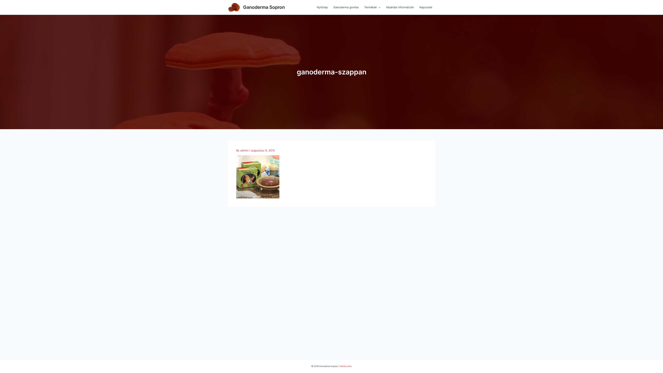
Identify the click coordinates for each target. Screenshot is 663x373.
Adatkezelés (346, 366)
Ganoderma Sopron (264, 7)
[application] (378, 7)
